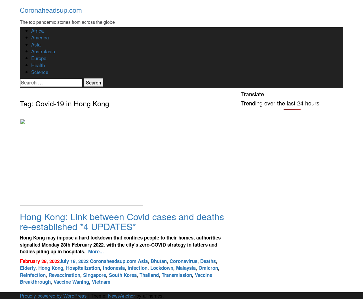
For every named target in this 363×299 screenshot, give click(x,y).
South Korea (123, 275)
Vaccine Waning (71, 281)
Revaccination (64, 275)
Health (38, 65)
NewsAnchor (121, 295)
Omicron (208, 267)
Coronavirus (183, 261)
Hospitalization (83, 267)
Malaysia (186, 267)
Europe (38, 58)
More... (95, 251)
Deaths (208, 261)
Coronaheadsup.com (51, 10)
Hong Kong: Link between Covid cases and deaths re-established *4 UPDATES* (122, 221)
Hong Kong (50, 267)
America (40, 37)
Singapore (94, 275)
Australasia (43, 51)
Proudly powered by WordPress (53, 295)
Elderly (27, 267)
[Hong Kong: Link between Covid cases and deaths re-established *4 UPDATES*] (81, 161)
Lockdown (161, 267)
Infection (137, 267)
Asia (36, 44)
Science (39, 71)
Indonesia (114, 267)
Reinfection (33, 275)
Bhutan (159, 261)
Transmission (177, 275)
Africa (37, 30)
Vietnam (101, 281)
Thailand (149, 275)
